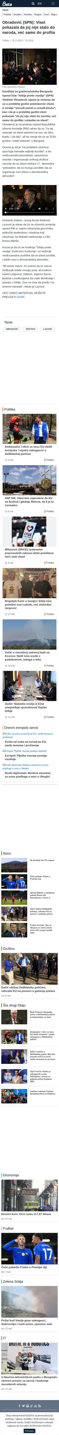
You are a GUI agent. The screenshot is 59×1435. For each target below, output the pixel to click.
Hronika (28, 14)
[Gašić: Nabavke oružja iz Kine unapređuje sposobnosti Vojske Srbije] (29, 686)
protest (30, 329)
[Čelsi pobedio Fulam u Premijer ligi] (29, 1249)
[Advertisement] (29, 372)
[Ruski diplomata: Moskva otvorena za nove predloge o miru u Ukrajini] (29, 766)
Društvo (17, 14)
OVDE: (21, 296)
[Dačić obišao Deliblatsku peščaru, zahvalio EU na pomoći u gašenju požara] (29, 969)
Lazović (47, 329)
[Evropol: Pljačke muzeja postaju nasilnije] (29, 751)
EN (40, 3)
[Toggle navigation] (53, 3)
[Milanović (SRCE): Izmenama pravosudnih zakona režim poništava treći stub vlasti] (29, 532)
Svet (46, 14)
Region (38, 14)
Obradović (12, 329)
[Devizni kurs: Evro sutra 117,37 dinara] (29, 1195)
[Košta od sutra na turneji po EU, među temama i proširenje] (29, 735)
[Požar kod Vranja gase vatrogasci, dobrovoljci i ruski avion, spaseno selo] (29, 1302)
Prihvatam (29, 1431)
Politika (7, 14)
